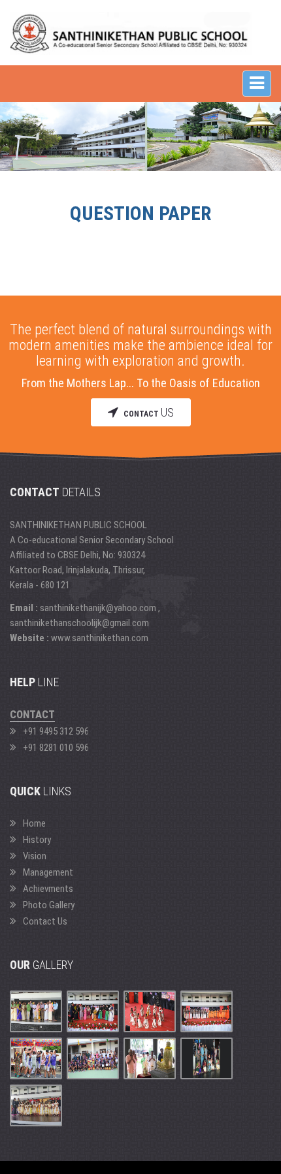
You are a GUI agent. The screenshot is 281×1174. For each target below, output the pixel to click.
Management (48, 872)
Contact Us (45, 921)
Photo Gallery (48, 905)
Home (34, 823)
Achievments (48, 889)
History (37, 840)
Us (149, 412)
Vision (34, 856)
